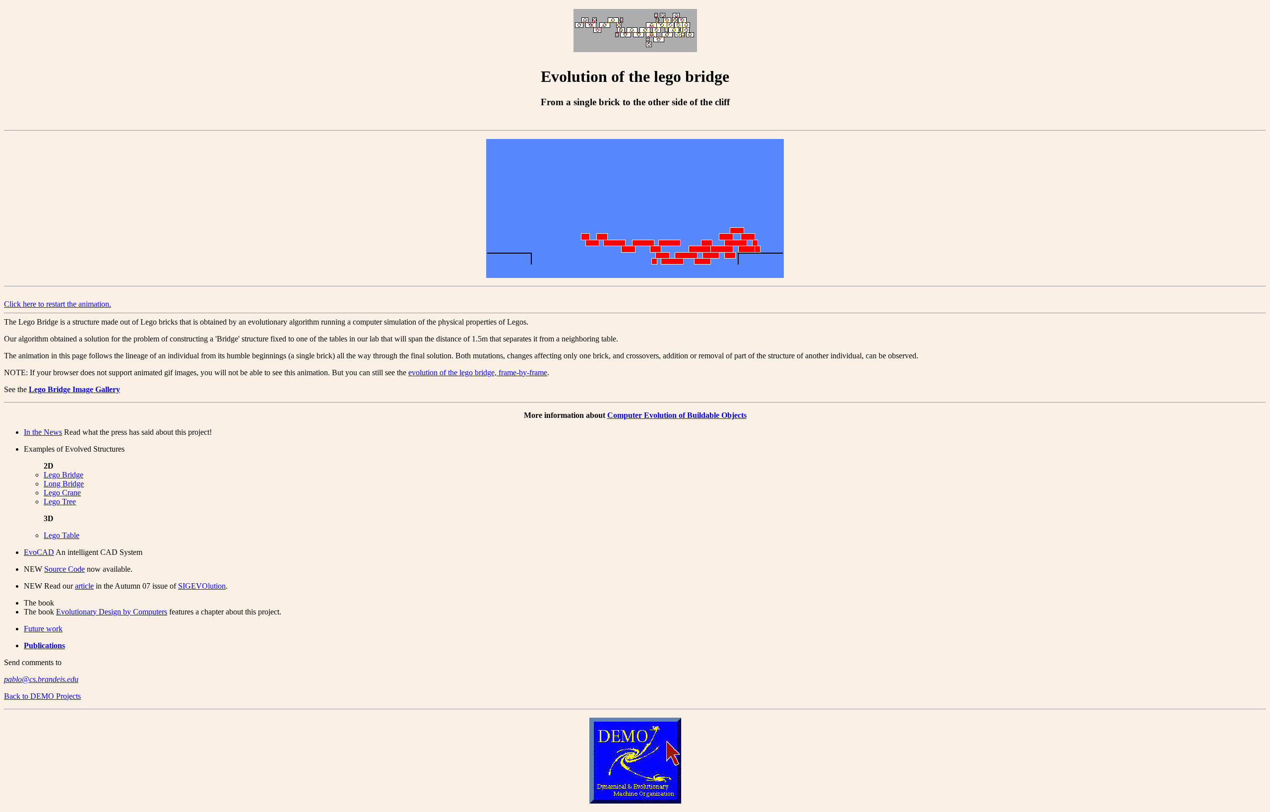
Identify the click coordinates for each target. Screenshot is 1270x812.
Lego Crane (62, 492)
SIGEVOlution (202, 586)
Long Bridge (64, 483)
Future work (43, 628)
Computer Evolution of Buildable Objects (677, 415)
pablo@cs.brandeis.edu (41, 679)
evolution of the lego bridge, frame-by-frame (477, 372)
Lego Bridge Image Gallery (74, 389)
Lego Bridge (63, 475)
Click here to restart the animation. (57, 304)
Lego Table (61, 535)
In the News (43, 432)
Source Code (64, 569)
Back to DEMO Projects (42, 696)
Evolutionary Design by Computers (111, 612)
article (84, 586)
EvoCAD (39, 552)
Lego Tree (60, 501)
